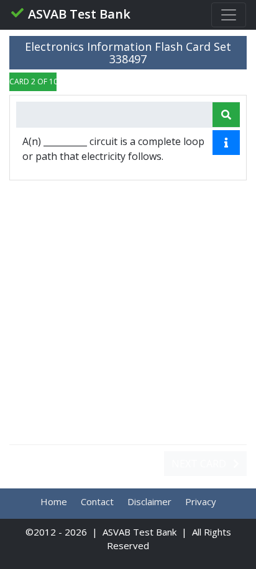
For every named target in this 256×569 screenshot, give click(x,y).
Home (53, 501)
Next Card (200, 463)
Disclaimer (149, 501)
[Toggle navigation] (228, 14)
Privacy (200, 501)
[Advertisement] (128, 312)
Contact (97, 501)
